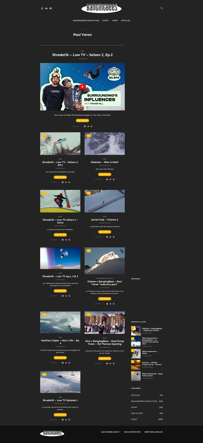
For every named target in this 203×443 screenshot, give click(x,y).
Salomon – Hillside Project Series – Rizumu (151, 363)
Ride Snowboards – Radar (150, 352)
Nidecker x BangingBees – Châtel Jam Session (152, 329)
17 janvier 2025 (60, 346)
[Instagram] (42, 8)
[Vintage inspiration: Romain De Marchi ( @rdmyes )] (138, 288)
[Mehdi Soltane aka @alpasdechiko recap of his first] (155, 288)
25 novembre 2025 (60, 226)
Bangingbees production (86, 21)
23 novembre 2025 (104, 223)
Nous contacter (132, 432)
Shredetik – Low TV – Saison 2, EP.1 (60, 163)
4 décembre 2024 (104, 347)
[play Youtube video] (82, 86)
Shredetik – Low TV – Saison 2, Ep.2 (82, 55)
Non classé (137, 413)
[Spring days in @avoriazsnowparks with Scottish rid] (138, 307)
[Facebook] (50, 8)
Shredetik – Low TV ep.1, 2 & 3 (60, 276)
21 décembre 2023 (147, 367)
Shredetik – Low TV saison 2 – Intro (60, 221)
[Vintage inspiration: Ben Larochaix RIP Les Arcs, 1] (155, 307)
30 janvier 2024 (147, 333)
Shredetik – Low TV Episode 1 (60, 400)
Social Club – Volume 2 (104, 219)
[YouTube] (46, 8)
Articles (125, 21)
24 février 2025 (60, 279)
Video (115, 21)
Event (105, 21)
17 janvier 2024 (147, 346)
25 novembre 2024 (60, 403)
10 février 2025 (104, 287)
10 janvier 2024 (147, 356)
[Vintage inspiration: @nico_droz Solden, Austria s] (138, 298)
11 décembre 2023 (147, 378)
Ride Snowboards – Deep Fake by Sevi (152, 375)
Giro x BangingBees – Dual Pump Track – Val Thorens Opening (104, 342)
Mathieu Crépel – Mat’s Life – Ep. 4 (60, 342)
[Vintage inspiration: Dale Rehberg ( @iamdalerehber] (155, 298)
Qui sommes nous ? (110, 432)
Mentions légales (154, 432)
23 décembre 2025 (104, 165)
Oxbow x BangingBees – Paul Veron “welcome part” (104, 283)
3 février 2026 (82, 59)
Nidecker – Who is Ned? (105, 162)
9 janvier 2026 (60, 168)
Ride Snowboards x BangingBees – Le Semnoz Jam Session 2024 (150, 341)
